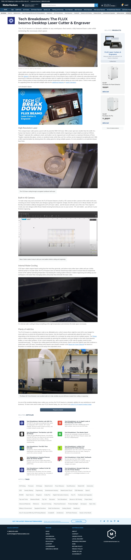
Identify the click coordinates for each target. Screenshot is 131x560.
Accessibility (76, 554)
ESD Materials (79, 490)
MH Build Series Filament (113, 9)
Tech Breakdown (62, 499)
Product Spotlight (73, 504)
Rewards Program (79, 541)
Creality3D (76, 13)
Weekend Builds (97, 13)
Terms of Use (77, 551)
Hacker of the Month (85, 512)
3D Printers (26, 9)
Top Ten (44, 499)
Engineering (39, 490)
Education (52, 499)
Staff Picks (18, 9)
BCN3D (21, 495)
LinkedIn (111, 521)
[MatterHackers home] (10, 5)
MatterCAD (81, 486)
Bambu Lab (47, 9)
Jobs (74, 544)
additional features (58, 82)
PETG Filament (88, 9)
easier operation (71, 82)
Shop (47, 531)
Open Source (30, 495)
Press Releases (59, 486)
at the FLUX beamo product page (80, 404)
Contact (75, 534)
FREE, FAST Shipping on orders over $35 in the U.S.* (15, 1)
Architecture (60, 512)
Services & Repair (52, 549)
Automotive (90, 486)
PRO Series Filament (99, 9)
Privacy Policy (77, 549)
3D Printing (22, 486)
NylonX (88, 490)
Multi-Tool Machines (54, 508)
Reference (36, 504)
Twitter (104, 521)
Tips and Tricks (23, 499)
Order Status (77, 536)
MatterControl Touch (66, 490)
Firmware (31, 486)
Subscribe (78, 521)
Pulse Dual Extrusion (60, 504)
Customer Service (35, 1)
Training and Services (57, 9)
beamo (26, 76)
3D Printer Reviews (58, 13)
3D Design (39, 486)
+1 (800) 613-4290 (45, 1)
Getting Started (120, 13)
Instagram (107, 521)
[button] (30, 5)
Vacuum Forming (46, 504)
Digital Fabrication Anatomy (60, 495)
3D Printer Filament (36, 9)
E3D (20, 490)
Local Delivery (77, 539)
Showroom (50, 536)
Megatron (39, 495)
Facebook (100, 521)
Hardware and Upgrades (109, 13)
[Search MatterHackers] (96, 5)
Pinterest (114, 521)
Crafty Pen (47, 495)
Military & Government (25, 508)
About (74, 531)
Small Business (68, 13)
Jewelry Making (28, 490)
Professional (51, 539)
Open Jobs (92, 504)
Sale (12, 9)
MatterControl (17, 13)
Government (50, 546)
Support (49, 544)
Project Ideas (88, 499)
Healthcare (49, 13)
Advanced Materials (24, 504)
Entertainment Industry (51, 490)
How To (10, 13)
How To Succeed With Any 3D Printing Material (33, 13)
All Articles (3, 13)
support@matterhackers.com (18, 534)
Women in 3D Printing (86, 13)
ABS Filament (78, 9)
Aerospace (84, 504)
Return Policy (77, 546)
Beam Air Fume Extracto (76, 344)
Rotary (95, 336)
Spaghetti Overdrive (40, 508)
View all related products (113, 128)
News (48, 534)
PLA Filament (69, 9)
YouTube (118, 521)
